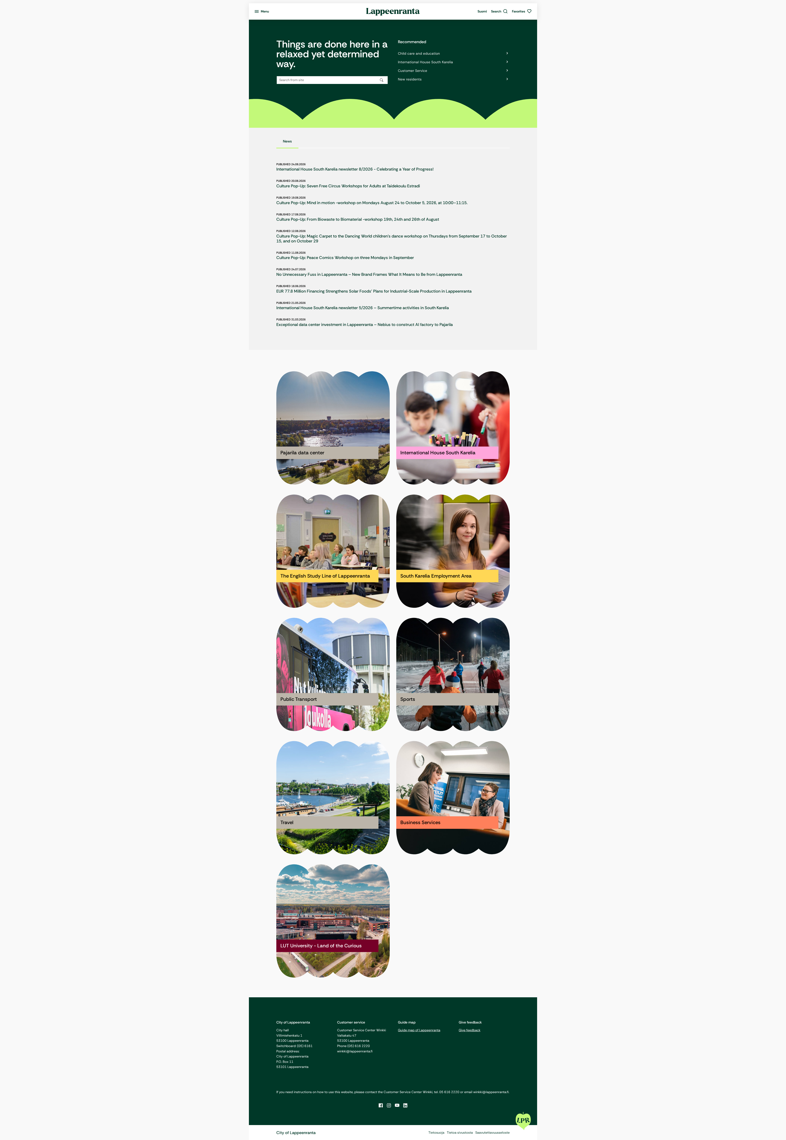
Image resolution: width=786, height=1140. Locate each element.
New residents (410, 79)
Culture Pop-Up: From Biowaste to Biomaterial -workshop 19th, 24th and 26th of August (357, 219)
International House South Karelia (425, 62)
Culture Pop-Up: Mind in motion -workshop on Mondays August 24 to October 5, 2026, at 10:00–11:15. (372, 202)
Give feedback (469, 1030)
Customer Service (412, 70)
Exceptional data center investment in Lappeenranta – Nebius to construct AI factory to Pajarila (364, 324)
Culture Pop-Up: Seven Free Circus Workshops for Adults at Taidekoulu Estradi (348, 185)
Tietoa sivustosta (460, 1132)
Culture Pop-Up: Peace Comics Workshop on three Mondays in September (345, 257)
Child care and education (419, 53)
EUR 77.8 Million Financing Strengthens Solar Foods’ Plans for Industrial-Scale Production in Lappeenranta (374, 291)
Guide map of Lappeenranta (419, 1030)
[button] (499, 11)
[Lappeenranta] (393, 11)
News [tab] (287, 141)
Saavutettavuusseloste (492, 1132)
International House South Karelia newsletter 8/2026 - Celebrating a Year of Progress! (355, 169)
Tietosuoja (436, 1132)
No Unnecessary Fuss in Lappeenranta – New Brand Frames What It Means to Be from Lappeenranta (369, 274)
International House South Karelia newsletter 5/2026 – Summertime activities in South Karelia (362, 307)
